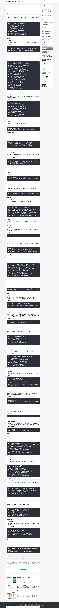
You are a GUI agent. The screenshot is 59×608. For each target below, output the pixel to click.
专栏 (25, 1)
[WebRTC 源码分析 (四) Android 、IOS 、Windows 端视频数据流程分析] (11, 595)
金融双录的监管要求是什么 (45, 33)
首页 (12, 1)
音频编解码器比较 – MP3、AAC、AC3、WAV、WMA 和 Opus (49, 60)
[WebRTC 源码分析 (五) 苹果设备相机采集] (11, 580)
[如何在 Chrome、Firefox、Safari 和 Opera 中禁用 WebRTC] (44, 56)
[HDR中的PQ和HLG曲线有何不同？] (44, 77)
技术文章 (19, 1)
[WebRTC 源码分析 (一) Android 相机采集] (11, 588)
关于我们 (36, 604)
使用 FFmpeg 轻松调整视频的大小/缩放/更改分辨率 (49, 73)
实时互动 (22, 604)
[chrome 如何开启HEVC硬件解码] (44, 68)
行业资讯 (16, 1)
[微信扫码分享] (33, 607)
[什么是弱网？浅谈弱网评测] (44, 52)
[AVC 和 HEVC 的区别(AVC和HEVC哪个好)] (44, 82)
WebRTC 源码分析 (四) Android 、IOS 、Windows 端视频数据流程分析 (28, 593)
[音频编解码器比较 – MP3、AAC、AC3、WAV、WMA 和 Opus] (44, 60)
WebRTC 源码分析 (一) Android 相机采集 (24, 585)
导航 (28, 1)
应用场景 (23, 1)
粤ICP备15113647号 (32, 605)
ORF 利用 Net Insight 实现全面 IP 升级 (47, 11)
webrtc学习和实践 (9, 8)
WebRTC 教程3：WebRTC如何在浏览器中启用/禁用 (49, 64)
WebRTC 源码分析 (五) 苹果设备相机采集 (24, 577)
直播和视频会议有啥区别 (45, 24)
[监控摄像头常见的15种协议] (44, 85)
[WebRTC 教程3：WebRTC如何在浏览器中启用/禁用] (44, 64)
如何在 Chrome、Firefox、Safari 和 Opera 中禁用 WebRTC (49, 56)
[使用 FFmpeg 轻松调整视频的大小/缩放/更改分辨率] (44, 73)
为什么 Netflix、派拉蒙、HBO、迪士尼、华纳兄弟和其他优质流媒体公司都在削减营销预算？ (47, 27)
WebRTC (28, 8)
